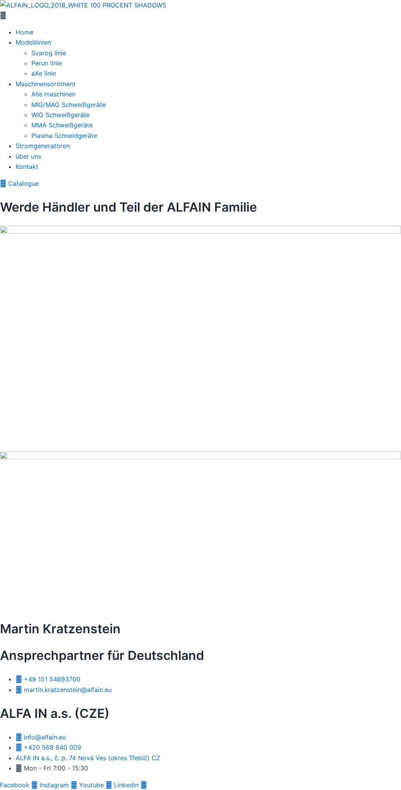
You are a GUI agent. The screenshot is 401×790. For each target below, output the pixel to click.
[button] (200, 15)
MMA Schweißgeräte (62, 125)
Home (24, 32)
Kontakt (27, 166)
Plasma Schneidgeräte (64, 136)
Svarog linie (48, 53)
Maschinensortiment (46, 84)
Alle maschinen (53, 94)
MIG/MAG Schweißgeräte (68, 105)
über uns (28, 156)
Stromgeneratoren (43, 146)
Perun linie (46, 63)
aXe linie (43, 73)
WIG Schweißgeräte (60, 115)
